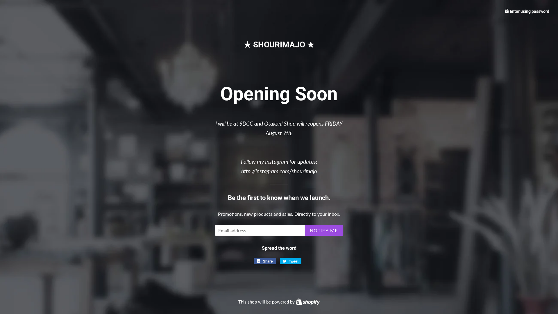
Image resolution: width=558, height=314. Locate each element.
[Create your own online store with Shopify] (308, 301)
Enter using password (529, 11)
